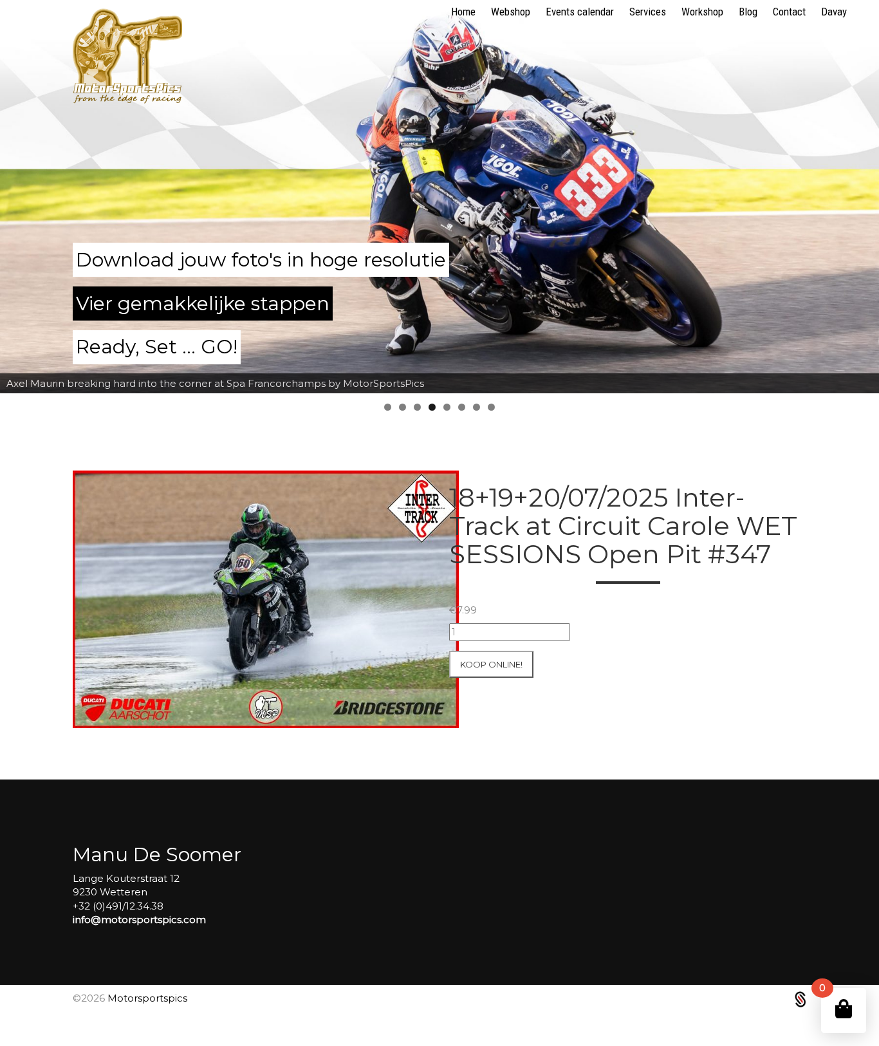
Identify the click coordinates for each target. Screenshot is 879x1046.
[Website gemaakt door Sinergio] (800, 998)
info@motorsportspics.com (139, 919)
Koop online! (491, 664)
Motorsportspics (147, 998)
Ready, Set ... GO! (156, 347)
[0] (843, 1009)
